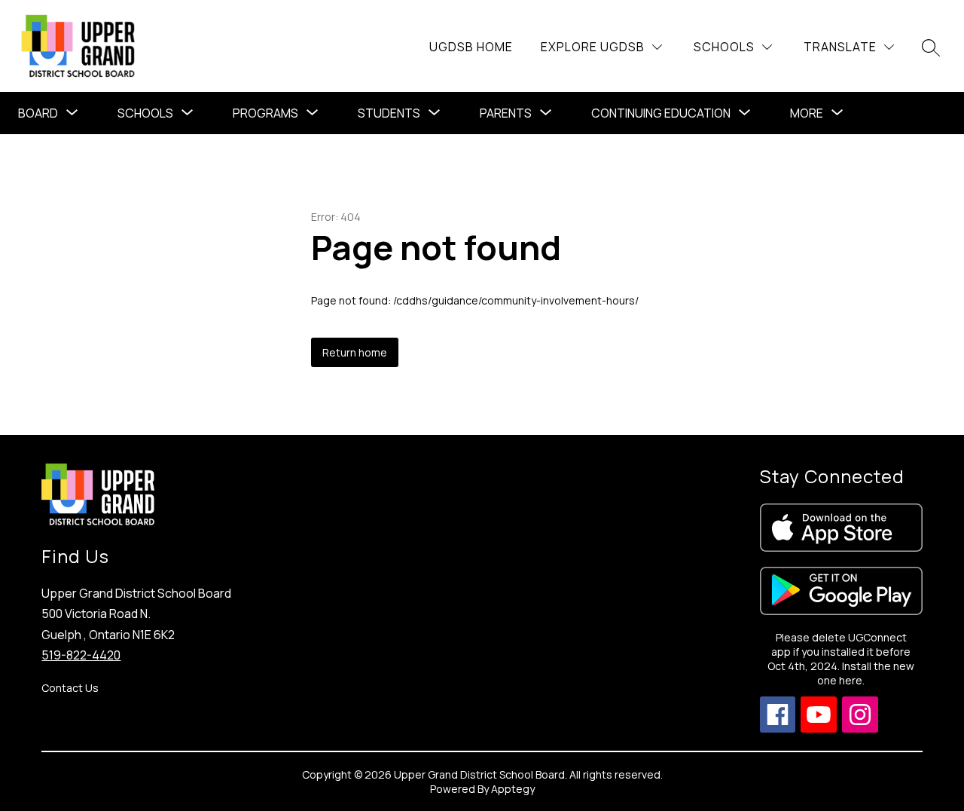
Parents (506, 113)
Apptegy (513, 789)
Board (38, 113)
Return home (354, 352)
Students (389, 113)
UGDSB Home (471, 46)
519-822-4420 (80, 655)
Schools (145, 113)
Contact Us (70, 688)
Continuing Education (661, 113)
